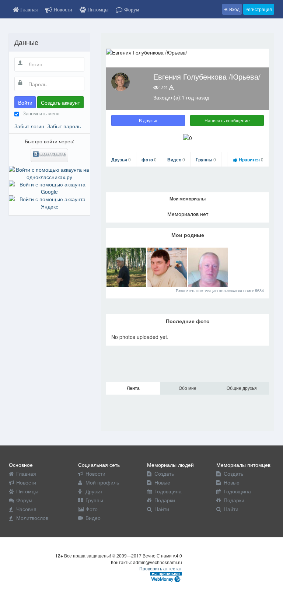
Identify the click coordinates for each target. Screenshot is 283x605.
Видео (176, 159)
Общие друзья (242, 388)
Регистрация (258, 9)
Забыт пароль (64, 126)
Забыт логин (29, 126)
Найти (161, 509)
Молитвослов (32, 517)
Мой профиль (102, 482)
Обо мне (187, 388)
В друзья (148, 120)
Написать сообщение (227, 120)
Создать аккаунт (60, 102)
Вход (234, 9)
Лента (133, 388)
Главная (26, 473)
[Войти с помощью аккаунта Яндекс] (49, 202)
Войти (25, 102)
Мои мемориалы (188, 198)
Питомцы (27, 491)
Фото (91, 509)
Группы (206, 159)
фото (149, 159)
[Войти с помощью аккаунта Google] (49, 187)
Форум (24, 500)
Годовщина (168, 491)
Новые (162, 482)
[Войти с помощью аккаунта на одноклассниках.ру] (49, 172)
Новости (26, 482)
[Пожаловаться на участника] (171, 87)
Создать (164, 473)
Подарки (164, 500)
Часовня (26, 509)
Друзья (121, 159)
